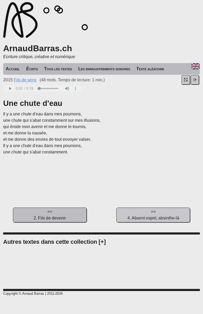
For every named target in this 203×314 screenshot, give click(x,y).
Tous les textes (58, 69)
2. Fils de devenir (50, 214)
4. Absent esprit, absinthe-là (153, 214)
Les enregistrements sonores (104, 69)
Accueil (13, 69)
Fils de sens (25, 80)
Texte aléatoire (150, 69)
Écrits (32, 69)
